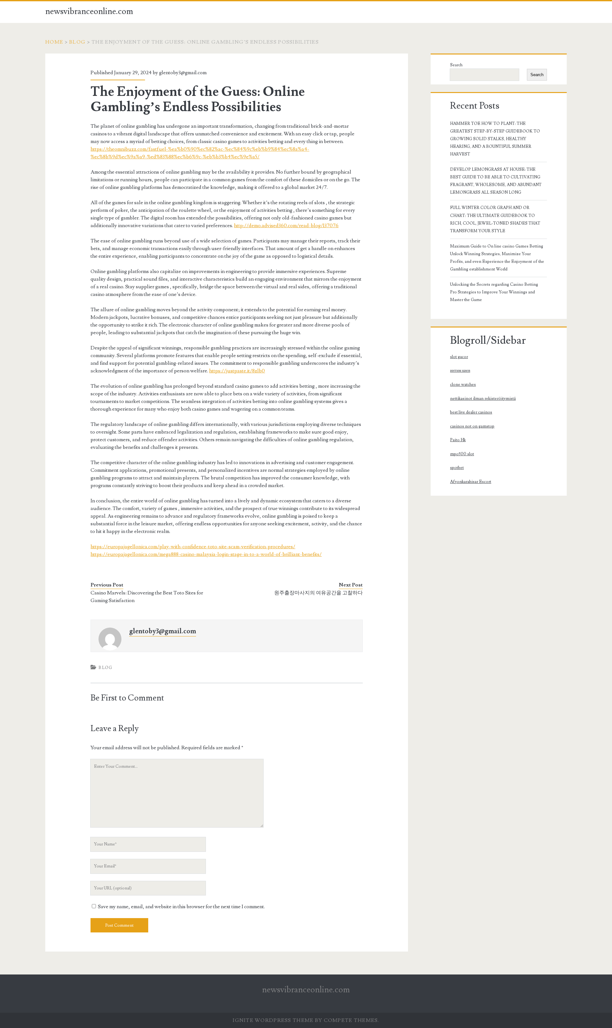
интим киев (460, 370)
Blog (77, 42)
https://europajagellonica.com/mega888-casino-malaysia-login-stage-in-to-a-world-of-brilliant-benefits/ (206, 554)
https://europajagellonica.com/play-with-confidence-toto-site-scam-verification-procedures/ (193, 546)
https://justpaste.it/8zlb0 (237, 371)
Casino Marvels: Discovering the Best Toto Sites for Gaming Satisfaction (147, 597)
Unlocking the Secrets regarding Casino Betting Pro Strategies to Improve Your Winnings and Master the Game (494, 292)
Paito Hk (458, 439)
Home (54, 42)
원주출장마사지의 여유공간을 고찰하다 (318, 593)
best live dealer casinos (471, 412)
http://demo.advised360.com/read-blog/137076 (286, 225)
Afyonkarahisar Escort (470, 481)
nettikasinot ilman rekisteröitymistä (483, 398)
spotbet (457, 467)
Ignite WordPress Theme (273, 1020)
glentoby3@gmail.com (183, 72)
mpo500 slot (462, 453)
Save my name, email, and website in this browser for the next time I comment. (181, 906)
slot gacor (459, 356)
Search (456, 65)
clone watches (463, 384)
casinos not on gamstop (472, 426)
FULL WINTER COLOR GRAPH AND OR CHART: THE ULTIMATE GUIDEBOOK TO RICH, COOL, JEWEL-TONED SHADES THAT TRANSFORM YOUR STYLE (495, 219)
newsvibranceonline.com (89, 11)
